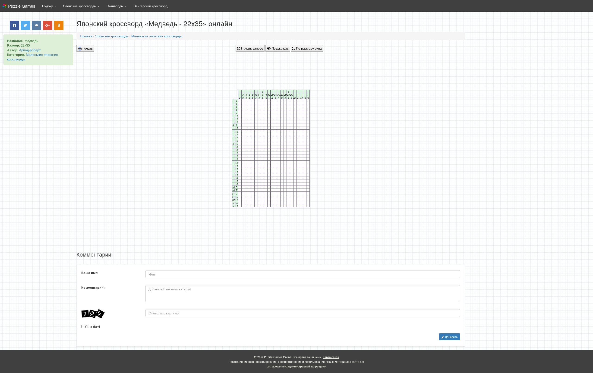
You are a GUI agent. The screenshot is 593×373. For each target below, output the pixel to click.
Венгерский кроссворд (150, 5)
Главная (86, 36)
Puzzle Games (21, 6)
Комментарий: (93, 287)
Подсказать (280, 48)
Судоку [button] (48, 5)
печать (87, 48)
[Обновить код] (110, 314)
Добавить (450, 337)
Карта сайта (331, 357)
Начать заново (251, 48)
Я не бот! (92, 326)
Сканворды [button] (115, 5)
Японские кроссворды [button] (80, 5)
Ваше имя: (89, 272)
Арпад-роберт (30, 49)
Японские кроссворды (112, 36)
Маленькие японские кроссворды (156, 36)
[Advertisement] (38, 139)
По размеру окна (308, 48)
